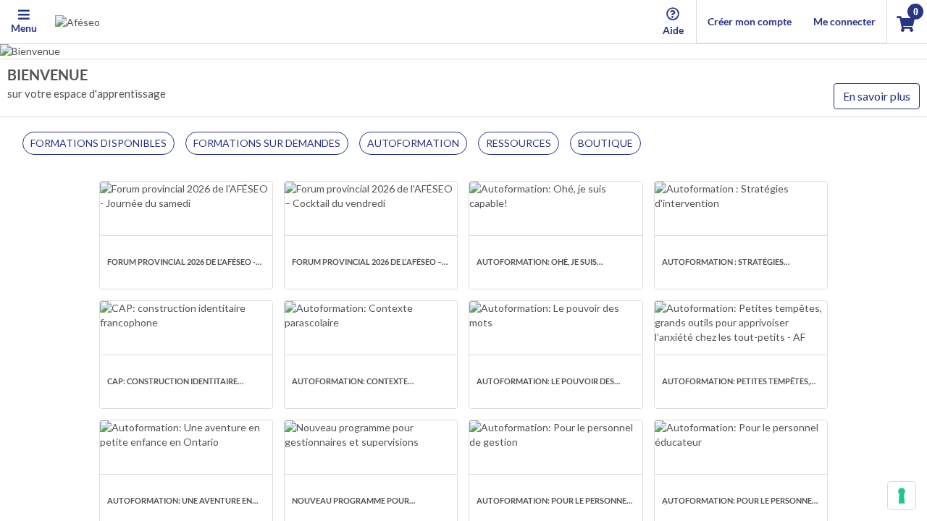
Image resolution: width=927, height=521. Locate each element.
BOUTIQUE (605, 143)
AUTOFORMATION (413, 143)
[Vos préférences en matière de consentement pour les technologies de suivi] (901, 495)
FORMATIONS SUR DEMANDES (266, 143)
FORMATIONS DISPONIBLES (98, 143)
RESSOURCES (518, 143)
